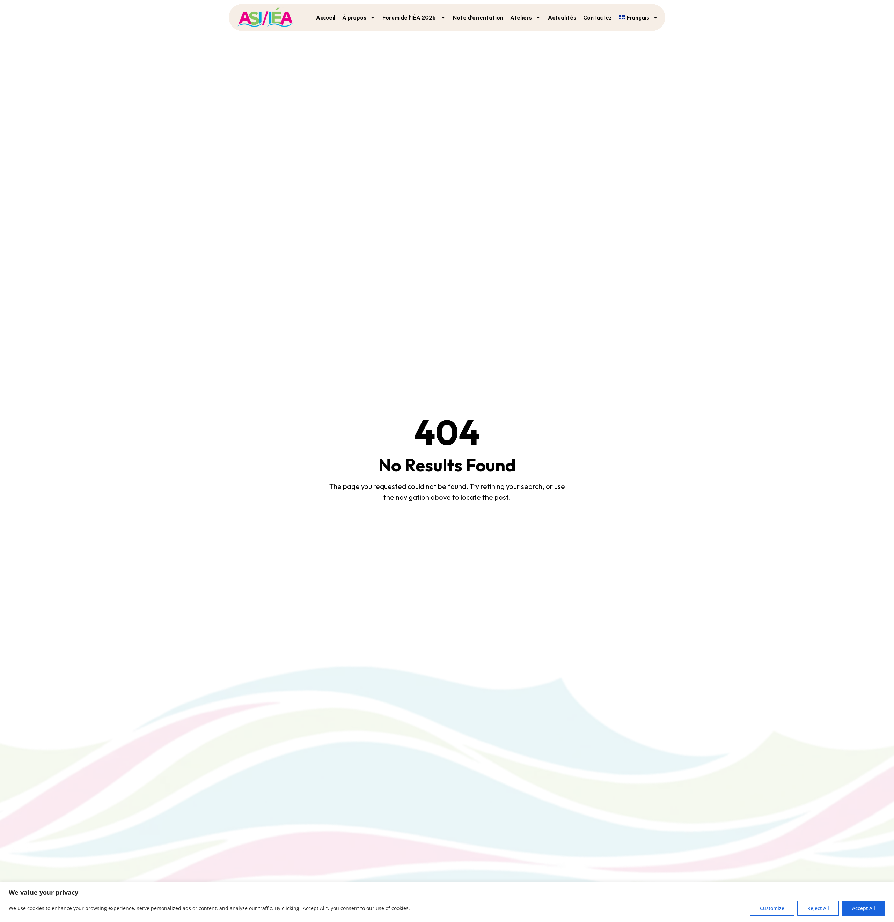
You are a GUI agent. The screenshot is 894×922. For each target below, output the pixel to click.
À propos (354, 17)
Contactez (597, 17)
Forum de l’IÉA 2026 (409, 17)
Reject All (818, 908)
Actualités (562, 17)
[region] (447, 902)
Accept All (863, 908)
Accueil (325, 17)
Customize (772, 908)
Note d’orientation (478, 17)
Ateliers (521, 17)
